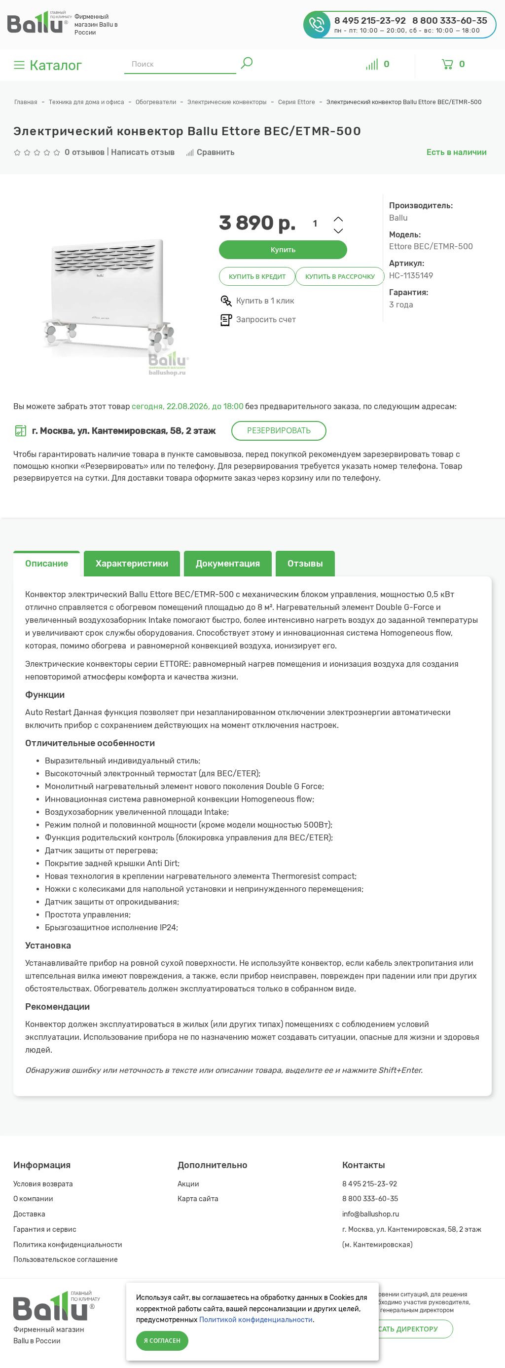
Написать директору (398, 1328)
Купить (283, 249)
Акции (188, 1184)
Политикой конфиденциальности (256, 1320)
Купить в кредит (257, 276)
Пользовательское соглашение (65, 1259)
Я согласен (162, 1340)
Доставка (29, 1214)
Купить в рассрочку (340, 276)
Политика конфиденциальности (67, 1245)
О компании (33, 1199)
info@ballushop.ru (370, 1214)
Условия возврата (43, 1184)
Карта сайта (198, 1199)
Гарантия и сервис (44, 1229)
